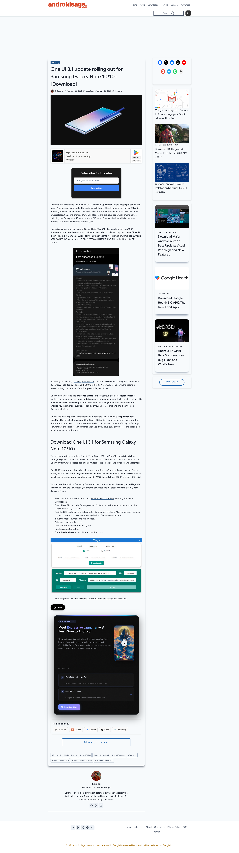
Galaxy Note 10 (70, 755)
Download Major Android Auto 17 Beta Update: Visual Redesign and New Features (171, 245)
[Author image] (52, 91)
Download (136, 157)
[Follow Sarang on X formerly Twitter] (96, 805)
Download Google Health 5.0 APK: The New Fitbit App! (171, 302)
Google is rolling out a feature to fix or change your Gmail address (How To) (171, 114)
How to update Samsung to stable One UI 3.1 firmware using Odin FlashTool (90, 598)
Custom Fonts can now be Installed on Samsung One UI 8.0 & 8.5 (171, 188)
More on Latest (96, 742)
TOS (185, 827)
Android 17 (169, 346)
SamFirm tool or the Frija (102, 498)
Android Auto (170, 232)
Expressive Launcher (77, 152)
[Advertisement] (119, 35)
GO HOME (172, 382)
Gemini (93, 730)
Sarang (60, 91)
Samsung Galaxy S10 (60, 760)
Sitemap (156, 831)
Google (178, 346)
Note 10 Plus (85, 755)
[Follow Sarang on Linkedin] (101, 805)
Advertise (185, 5)
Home (134, 5)
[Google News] (73, 827)
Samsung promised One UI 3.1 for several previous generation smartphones (100, 215)
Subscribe (96, 188)
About (149, 827)
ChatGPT (62, 730)
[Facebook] (78, 827)
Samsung (55, 62)
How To (164, 5)
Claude (78, 730)
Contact (174, 5)
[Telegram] (87, 827)
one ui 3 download (101, 755)
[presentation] (172, 216)
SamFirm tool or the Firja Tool (98, 463)
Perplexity (122, 730)
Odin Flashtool (133, 463)
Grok (106, 730)
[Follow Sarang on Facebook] (92, 805)
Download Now (70, 707)
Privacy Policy (174, 827)
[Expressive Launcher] (57, 156)
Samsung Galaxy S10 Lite (82, 760)
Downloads (153, 5)
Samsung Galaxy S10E (104, 760)
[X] (83, 827)
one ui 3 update (118, 755)
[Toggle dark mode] (188, 13)
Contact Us (159, 827)
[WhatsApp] (92, 827)
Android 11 (56, 755)
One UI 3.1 (132, 755)
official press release (84, 381)
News (142, 5)
